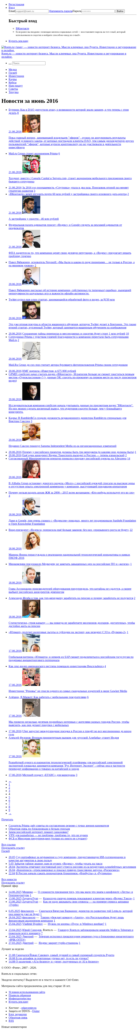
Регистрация (16, 4)
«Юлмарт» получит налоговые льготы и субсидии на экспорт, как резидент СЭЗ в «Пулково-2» (67, 632)
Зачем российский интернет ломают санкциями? (38, 832)
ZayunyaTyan (30, 898)
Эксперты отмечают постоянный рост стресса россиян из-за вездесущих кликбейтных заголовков (76, 866)
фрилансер (27, 910)
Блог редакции (18, 1014)
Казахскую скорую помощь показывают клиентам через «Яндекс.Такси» (87, 898)
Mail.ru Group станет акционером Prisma (33, 153)
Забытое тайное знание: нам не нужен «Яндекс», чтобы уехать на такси (58, 863)
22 (131, 529)
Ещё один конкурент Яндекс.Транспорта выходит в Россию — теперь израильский (73, 455)
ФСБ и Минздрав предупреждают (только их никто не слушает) (48, 838)
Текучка (14, 92)
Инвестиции (16, 76)
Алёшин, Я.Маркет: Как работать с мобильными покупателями (47, 697)
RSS (11, 1020)
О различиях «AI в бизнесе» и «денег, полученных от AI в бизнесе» (54, 961)
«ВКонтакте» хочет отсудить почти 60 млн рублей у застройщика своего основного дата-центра (68, 194)
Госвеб (13, 72)
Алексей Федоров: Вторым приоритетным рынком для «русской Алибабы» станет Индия (64, 737)
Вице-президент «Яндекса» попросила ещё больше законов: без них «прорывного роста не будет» (69, 529)
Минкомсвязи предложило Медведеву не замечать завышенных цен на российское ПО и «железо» (69, 564)
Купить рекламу (18, 41)
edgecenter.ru (28, 1007)
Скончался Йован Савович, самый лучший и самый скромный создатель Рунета (61, 955)
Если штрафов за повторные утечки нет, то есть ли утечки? (49, 958)
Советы (13, 88)
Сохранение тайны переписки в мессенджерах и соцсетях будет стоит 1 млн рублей (73, 333)
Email (12, 11)
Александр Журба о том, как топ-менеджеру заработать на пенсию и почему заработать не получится (71, 598)
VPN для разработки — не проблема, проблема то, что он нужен (48, 835)
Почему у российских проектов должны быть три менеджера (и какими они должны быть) (78, 452)
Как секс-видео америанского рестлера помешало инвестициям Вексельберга (56, 666)
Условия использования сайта (27, 992)
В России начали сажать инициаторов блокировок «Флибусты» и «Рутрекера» (64, 873)
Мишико (27, 891)
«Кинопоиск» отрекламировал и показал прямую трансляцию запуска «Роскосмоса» (68, 870)
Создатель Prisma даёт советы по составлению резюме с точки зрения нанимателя (59, 825)
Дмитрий (28, 936)
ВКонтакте (22, 28)
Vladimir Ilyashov (32, 923)
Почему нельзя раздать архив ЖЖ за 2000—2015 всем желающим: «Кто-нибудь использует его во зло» (72, 492)
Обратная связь (18, 1017)
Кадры (13, 79)
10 (127, 333)
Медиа (13, 69)
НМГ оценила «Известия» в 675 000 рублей (49, 370)
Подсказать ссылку (13, 847)
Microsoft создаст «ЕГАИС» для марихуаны (48, 774)
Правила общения (20, 995)
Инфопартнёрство (20, 998)
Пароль (65, 11)
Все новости (9, 879)
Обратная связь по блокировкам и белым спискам (39, 828)
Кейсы (13, 82)
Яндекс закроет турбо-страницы (58, 942)
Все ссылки (8, 844)
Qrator (36, 1011)
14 (128, 458)
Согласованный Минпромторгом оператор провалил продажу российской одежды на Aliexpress (67, 458)
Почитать (7, 819)
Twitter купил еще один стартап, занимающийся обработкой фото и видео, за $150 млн (62, 299)
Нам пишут (16, 85)
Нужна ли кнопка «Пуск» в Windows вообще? (76, 923)
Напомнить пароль (60, 11)
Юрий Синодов (32, 930)
